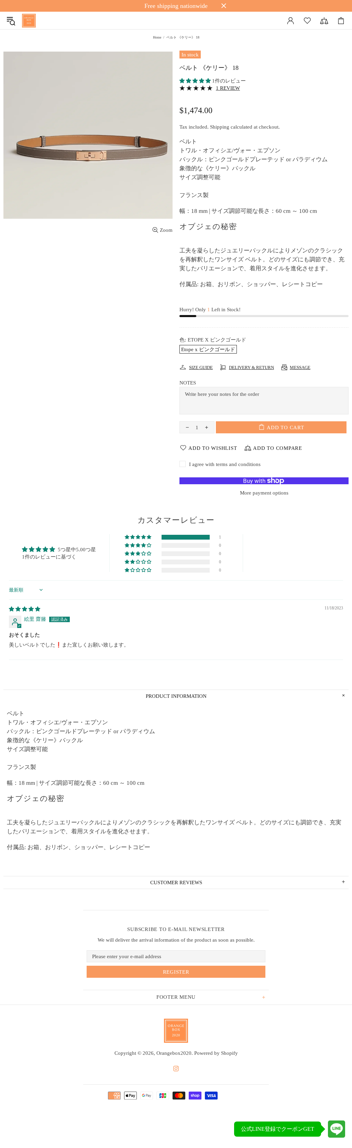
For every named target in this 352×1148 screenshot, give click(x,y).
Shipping (219, 127)
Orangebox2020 (29, 21)
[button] (195, 81)
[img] (24, 609)
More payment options (264, 493)
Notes (187, 383)
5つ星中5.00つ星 (77, 549)
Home (157, 37)
